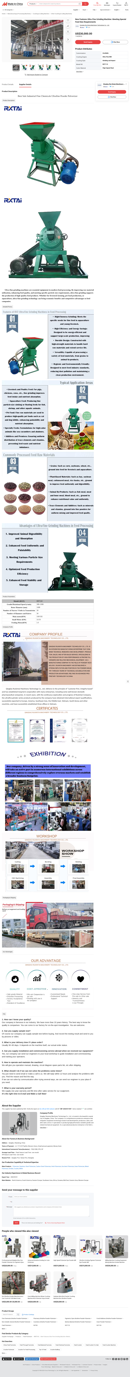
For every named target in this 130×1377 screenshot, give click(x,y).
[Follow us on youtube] (122, 1359)
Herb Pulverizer (56, 1166)
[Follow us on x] (116, 1359)
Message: (9, 1207)
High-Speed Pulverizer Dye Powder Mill (64, 1260)
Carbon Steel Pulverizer (43, 1166)
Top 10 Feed (42, 1349)
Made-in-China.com (57, 1367)
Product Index (97, 1364)
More (3, 1353)
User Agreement (75, 1370)
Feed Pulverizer (6, 1325)
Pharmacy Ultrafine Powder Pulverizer (44, 1318)
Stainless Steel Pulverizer (27, 1166)
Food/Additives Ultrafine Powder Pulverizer (109, 1318)
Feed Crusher (78, 1345)
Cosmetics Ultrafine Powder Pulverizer (44, 1322)
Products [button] (32, 4)
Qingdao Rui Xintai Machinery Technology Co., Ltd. (94, 25)
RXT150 (99, 1325)
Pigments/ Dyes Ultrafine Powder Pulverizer (78, 1318)
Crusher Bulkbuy (55, 1349)
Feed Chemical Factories (63, 1345)
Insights (105, 1364)
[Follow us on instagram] (119, 1359)
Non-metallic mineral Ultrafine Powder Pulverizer (16, 1322)
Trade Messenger (32, 1359)
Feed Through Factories (27, 1345)
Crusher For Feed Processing (26, 1349)
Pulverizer (16, 1166)
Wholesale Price (76, 1364)
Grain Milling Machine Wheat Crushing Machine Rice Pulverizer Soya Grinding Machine (39, 1298)
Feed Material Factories (45, 1345)
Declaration (85, 1370)
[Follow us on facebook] (113, 1359)
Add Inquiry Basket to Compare (37, 75)
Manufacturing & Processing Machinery (19, 14)
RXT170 (67, 1325)
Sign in (126, 5)
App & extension (105, 10)
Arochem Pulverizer (68, 1166)
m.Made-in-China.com (69, 1367)
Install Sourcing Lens (49, 1359)
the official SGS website (47, 1109)
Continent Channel (87, 1364)
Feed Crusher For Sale (92, 1345)
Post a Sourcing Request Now (55, 1223)
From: (10, 1197)
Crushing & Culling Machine (41, 14)
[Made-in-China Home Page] (12, 4)
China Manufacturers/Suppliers (50, 1364)
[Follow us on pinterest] (124, 1359)
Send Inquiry (88, 42)
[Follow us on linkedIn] (127, 1359)
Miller (21, 1168)
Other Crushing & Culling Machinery (61, 14)
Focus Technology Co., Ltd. (52, 1370)
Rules (126, 10)
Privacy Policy (94, 1370)
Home (3, 14)
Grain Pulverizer (79, 1166)
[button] (80, 4)
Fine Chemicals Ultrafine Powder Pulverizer (14, 1318)
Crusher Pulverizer (8, 1349)
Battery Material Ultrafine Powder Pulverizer (78, 1322)
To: (11, 1202)
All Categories (8, 10)
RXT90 (35, 1325)
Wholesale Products (65, 1364)
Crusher (16, 1168)
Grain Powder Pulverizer (104, 1322)
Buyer (84, 10)
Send (16, 1223)
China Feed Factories (9, 1345)
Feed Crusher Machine (109, 1345)
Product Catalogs (28, 1314)
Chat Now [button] (116, 42)
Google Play (18, 1359)
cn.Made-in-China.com (83, 1367)
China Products (36, 1364)
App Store (7, 1359)
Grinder (11, 1168)
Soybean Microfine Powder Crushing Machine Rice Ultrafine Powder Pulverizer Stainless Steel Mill (64, 1298)
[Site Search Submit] (85, 4)
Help (94, 10)
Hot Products (26, 1364)
